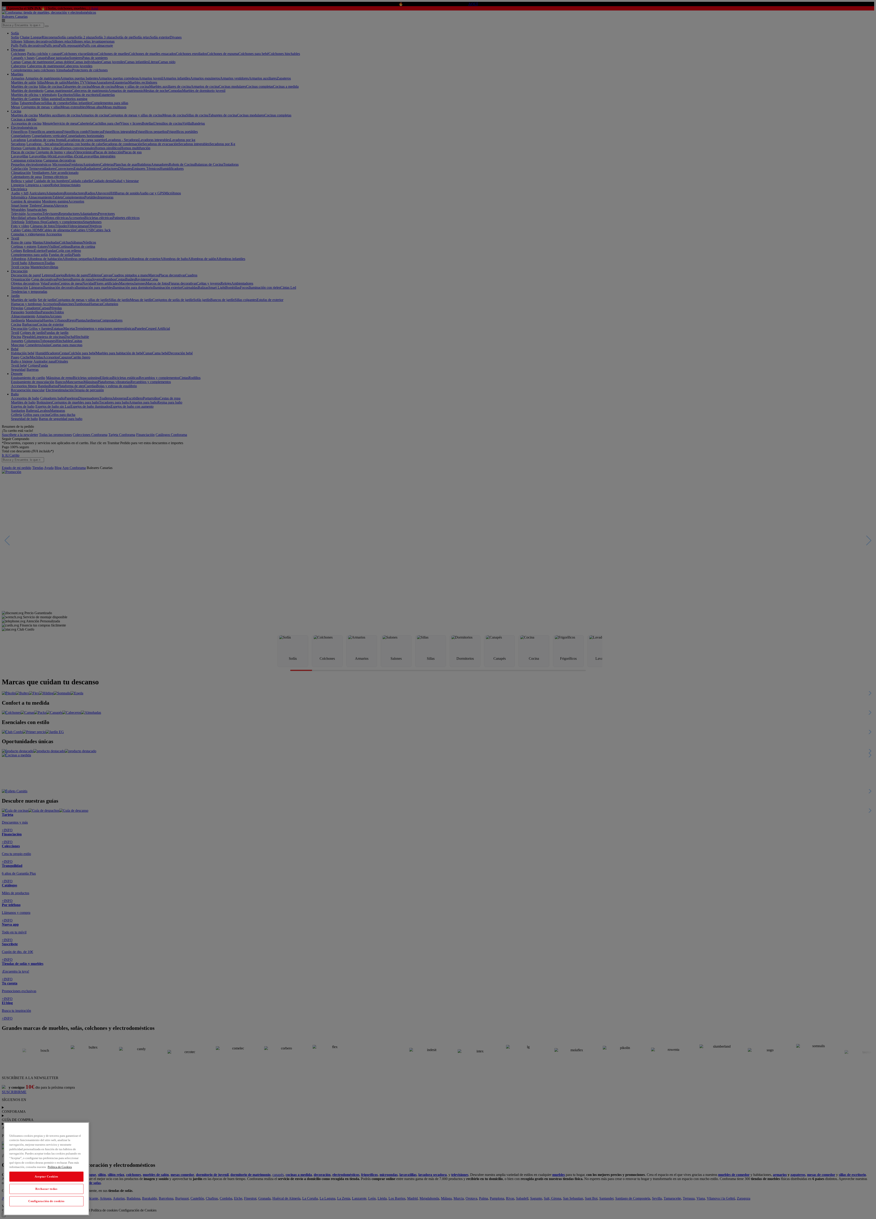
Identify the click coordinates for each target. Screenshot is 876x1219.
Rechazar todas (46, 1189)
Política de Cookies (60, 1167)
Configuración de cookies (46, 1201)
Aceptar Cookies (46, 1176)
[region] (46, 1168)
